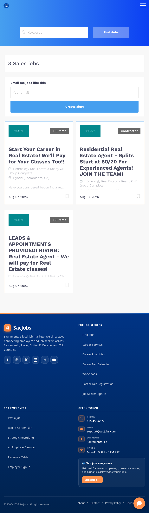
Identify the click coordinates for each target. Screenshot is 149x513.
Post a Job (14, 418)
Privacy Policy (113, 503)
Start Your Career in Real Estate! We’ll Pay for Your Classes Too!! (37, 155)
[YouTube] (54, 360)
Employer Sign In (19, 467)
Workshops (89, 374)
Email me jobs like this (28, 83)
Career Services (92, 344)
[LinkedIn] (35, 360)
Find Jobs (111, 32)
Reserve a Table (18, 457)
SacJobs (18, 327)
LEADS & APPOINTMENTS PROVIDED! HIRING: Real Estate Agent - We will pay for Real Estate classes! (39, 253)
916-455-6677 (95, 421)
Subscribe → (92, 480)
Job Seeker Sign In (94, 394)
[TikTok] (45, 360)
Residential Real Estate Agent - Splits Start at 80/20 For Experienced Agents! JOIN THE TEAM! (107, 161)
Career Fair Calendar (95, 364)
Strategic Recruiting (21, 437)
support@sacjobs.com (101, 431)
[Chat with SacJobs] (139, 503)
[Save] (63, 196)
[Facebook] (7, 360)
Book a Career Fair (20, 428)
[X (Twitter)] (26, 360)
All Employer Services (22, 447)
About (81, 503)
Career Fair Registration (97, 384)
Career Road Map (93, 354)
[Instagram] (17, 360)
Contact (95, 503)
